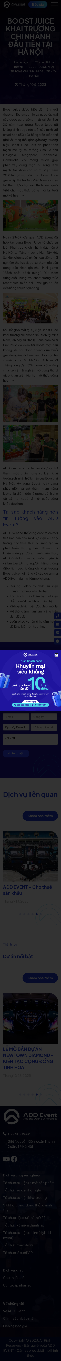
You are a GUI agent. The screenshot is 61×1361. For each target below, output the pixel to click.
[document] (30, 680)
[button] (56, 655)
